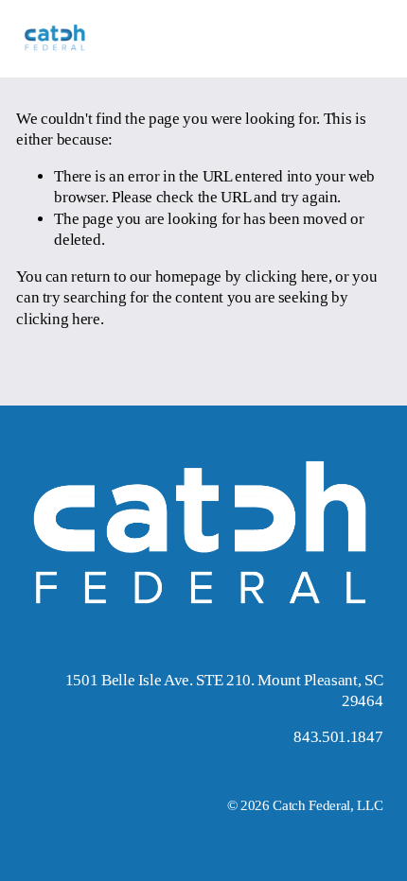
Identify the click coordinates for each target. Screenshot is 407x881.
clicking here (287, 276)
